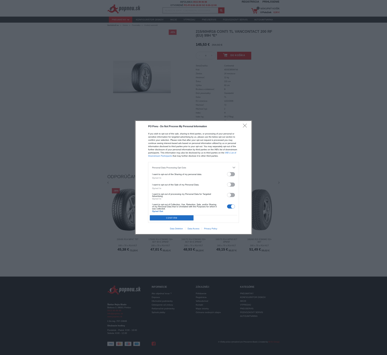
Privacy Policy (210, 228)
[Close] (246, 126)
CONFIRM (171, 218)
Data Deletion (176, 228)
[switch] (231, 174)
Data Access (193, 228)
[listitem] (193, 167)
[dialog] (193, 177)
